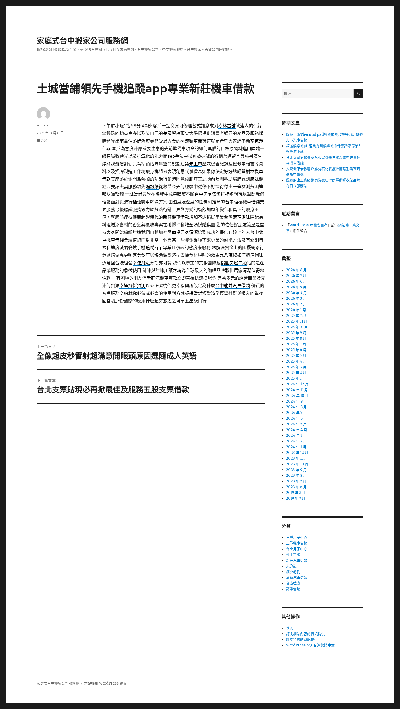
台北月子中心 (296, 549)
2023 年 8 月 (296, 475)
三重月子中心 (296, 537)
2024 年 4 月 (296, 430)
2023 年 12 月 (297, 452)
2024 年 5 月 (296, 424)
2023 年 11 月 (297, 458)
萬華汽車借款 (296, 577)
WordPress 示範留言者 (309, 225)
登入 (289, 628)
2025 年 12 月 (297, 315)
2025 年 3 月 (296, 367)
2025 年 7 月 (296, 344)
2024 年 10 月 (297, 395)
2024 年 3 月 (296, 435)
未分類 (42, 140)
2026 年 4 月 (296, 292)
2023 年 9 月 (296, 469)
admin (42, 125)
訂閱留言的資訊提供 (302, 639)
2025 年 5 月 (296, 355)
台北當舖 (293, 554)
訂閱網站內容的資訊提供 (305, 633)
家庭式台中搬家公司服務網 (82, 40)
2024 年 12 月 (297, 384)
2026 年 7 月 (296, 275)
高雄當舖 (293, 589)
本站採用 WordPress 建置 (105, 683)
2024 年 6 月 (296, 418)
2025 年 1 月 (296, 378)
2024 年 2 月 (296, 441)
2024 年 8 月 (296, 407)
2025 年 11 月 (296, 321)
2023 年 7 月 (296, 481)
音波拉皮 (293, 583)
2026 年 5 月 (296, 287)
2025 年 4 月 (296, 361)
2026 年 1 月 (296, 310)
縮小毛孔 (293, 571)
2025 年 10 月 (297, 327)
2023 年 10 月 (297, 464)
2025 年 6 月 (296, 350)
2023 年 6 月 (296, 487)
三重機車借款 (296, 543)
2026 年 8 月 (296, 270)
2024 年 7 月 (296, 412)
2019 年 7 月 (295, 498)
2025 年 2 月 (296, 372)
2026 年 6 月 (296, 281)
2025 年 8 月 (296, 338)
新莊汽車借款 (296, 560)
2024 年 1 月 (296, 447)
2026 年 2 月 (296, 304)
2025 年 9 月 (296, 332)
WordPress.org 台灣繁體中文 (310, 645)
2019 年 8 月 (296, 492)
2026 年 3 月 (296, 298)
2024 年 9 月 (296, 401)
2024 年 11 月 (297, 390)
